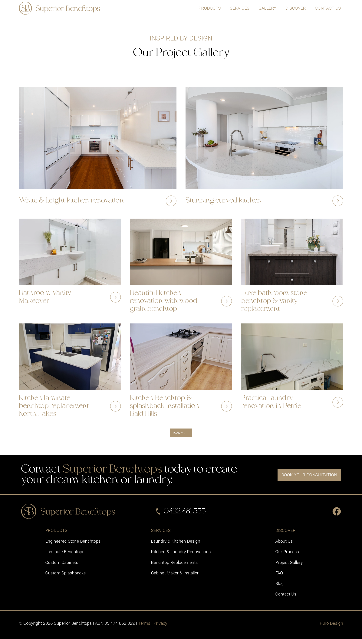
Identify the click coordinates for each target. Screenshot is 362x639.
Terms (144, 623)
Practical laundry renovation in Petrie (271, 402)
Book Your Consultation (309, 474)
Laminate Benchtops (64, 551)
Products (210, 8)
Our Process (287, 551)
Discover (295, 8)
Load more (181, 433)
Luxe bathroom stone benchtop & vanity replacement (274, 301)
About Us (284, 541)
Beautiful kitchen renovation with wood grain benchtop (163, 301)
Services (239, 8)
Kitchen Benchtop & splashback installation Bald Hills (164, 406)
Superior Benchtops (112, 469)
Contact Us (328, 8)
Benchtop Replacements (174, 562)
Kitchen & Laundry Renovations (181, 551)
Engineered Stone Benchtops (73, 541)
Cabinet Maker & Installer (175, 572)
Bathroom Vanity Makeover (45, 297)
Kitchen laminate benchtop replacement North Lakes (54, 406)
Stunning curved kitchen (224, 200)
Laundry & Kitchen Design (175, 541)
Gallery (267, 8)
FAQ (279, 572)
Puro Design (331, 623)
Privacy (160, 623)
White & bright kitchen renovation (71, 200)
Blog (279, 583)
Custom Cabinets (61, 562)
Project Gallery (289, 562)
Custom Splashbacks (65, 572)
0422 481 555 (184, 511)
